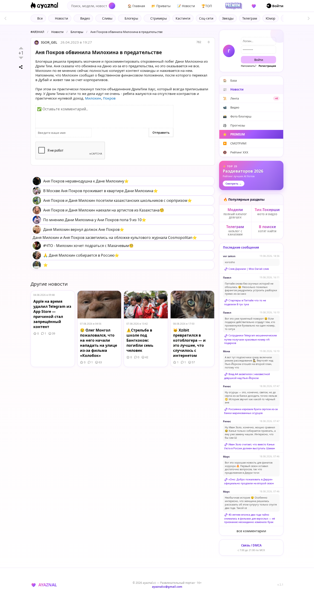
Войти (258, 60)
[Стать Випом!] (233, 6)
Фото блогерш (237, 116)
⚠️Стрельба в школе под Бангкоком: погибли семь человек (139, 340)
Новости (57, 32)
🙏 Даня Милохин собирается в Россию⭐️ (81, 255)
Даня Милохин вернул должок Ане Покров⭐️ (83, 229)
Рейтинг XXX (235, 152)
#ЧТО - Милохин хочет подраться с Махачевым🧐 (88, 245)
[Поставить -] (21, 57)
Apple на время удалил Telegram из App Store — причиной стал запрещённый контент (52, 314)
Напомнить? (248, 66)
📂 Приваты (161, 6)
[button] (308, 18)
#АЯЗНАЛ (37, 32)
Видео (231, 107)
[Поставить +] (21, 48)
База (230, 80)
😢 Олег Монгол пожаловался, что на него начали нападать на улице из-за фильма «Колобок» (98, 343)
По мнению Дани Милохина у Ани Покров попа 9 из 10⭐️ (94, 219)
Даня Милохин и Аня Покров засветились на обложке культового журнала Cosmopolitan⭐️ (115, 237)
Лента (250, 98)
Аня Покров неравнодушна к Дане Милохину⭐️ (86, 181)
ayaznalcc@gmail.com (167, 587)
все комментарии (251, 530)
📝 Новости (186, 6)
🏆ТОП (206, 6)
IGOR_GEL (48, 42)
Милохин (93, 98)
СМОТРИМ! (235, 143)
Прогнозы (234, 125)
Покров (109, 98)
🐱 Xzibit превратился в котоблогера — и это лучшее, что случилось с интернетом (189, 343)
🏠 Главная (136, 6)
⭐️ (45, 264)
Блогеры (77, 32)
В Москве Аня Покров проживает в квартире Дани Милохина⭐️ (100, 190)
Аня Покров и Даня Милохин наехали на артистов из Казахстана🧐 (103, 210)
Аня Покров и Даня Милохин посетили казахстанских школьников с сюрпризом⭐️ (117, 200)
